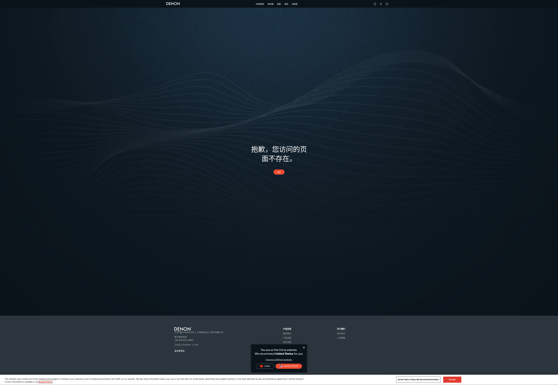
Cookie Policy (45, 382)
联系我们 (287, 333)
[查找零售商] (381, 4)
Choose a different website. (279, 359)
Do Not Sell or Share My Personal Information (418, 379)
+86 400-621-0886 (183, 340)
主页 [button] (279, 172)
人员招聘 (341, 338)
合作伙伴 (341, 333)
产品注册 (287, 338)
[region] (279, 380)
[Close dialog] (304, 347)
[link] (294, 4)
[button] (260, 4)
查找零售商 (179, 351)
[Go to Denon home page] (208, 329)
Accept (452, 379)
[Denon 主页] (173, 3)
